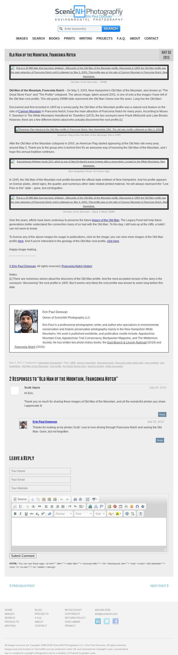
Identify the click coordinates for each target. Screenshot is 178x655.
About (135, 38)
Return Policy (75, 617)
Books (54, 38)
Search (38, 38)
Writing (85, 38)
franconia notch (105, 362)
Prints (69, 38)
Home (8, 609)
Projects (104, 38)
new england (152, 362)
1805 (73, 362)
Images (22, 38)
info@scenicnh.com (106, 613)
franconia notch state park (129, 362)
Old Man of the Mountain (35, 366)
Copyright (72, 613)
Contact (151, 38)
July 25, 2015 (155, 421)
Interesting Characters (49, 362)
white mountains (114, 366)
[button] (20, 499)
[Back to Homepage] (89, 10)
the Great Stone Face (74, 366)
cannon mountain (86, 362)
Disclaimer (72, 621)
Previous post (23, 586)
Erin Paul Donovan (45, 421)
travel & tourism (96, 366)
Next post (158, 586)
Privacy (70, 625)
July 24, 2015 (157, 387)
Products (12, 621)
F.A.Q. (121, 38)
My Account (73, 609)
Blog (38, 609)
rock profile (55, 366)
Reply (162, 414)
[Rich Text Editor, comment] (89, 532)
